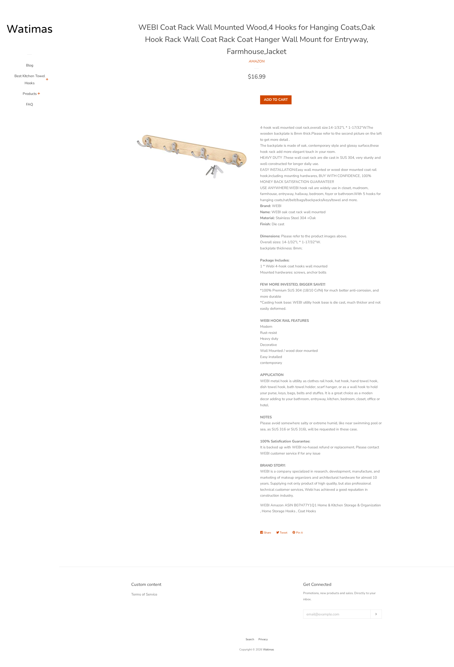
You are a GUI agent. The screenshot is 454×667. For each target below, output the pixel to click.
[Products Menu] (39, 94)
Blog (29, 65)
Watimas (268, 649)
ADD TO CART (276, 99)
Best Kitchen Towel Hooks (29, 79)
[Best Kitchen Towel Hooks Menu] (47, 80)
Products (30, 93)
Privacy (263, 639)
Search (250, 639)
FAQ (29, 104)
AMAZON (257, 61)
